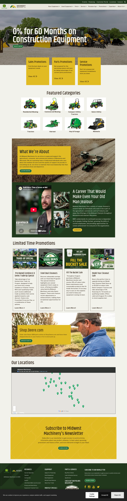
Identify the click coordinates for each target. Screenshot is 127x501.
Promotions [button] (103, 6)
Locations (112, 2)
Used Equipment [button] (66, 6)
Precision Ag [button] (92, 6)
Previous (3, 39)
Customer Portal (102, 2)
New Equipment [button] (53, 6)
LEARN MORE (25, 171)
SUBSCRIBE (63, 448)
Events (84, 2)
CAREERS (77, 230)
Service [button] (83, 6)
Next (123, 39)
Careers (120, 2)
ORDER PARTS (26, 341)
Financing (92, 2)
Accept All (104, 495)
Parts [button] (76, 6)
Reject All (117, 495)
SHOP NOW (18, 50)
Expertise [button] (112, 6)
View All (32, 76)
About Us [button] (121, 6)
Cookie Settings (92, 495)
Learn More (19, 308)
